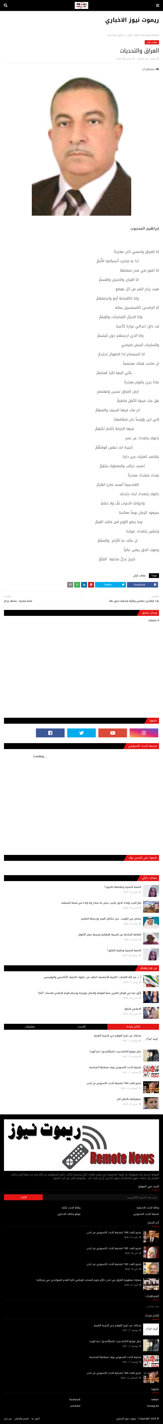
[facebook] (50, 732)
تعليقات (30, 1026)
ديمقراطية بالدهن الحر (129, 1099)
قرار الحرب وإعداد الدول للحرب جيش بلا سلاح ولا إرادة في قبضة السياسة (101, 902)
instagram (153, 1405)
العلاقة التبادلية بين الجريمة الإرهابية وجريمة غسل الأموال (109, 934)
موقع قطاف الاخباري (69, 1214)
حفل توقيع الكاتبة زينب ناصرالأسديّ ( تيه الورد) (115, 1051)
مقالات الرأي (133, 35)
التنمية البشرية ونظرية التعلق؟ (124, 950)
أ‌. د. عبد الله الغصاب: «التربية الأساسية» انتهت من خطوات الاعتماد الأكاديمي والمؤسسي (92, 977)
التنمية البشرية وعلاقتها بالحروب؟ (122, 886)
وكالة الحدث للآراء (71, 1207)
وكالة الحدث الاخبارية (148, 1207)
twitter (155, 1399)
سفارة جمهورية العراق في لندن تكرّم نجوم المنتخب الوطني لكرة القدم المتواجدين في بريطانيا (89, 1280)
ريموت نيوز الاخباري (132, 20)
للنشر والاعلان (22, 1418)
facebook (75, 1399)
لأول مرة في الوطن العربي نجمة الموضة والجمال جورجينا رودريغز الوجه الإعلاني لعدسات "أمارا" (89, 992)
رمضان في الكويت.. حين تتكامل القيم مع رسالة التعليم (111, 918)
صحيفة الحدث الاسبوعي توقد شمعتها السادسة (115, 1067)
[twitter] (81, 732)
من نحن (8, 1418)
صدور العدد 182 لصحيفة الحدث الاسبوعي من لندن (114, 1264)
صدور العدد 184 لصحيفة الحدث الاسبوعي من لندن (114, 1083)
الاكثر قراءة (133, 1026)
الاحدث (81, 1026)
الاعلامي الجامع (133, 1008)
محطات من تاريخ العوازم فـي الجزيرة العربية (117, 1035)
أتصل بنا (36, 1418)
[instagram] (144, 732)
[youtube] (112, 732)
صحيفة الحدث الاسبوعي (146, 1214)
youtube (75, 1405)
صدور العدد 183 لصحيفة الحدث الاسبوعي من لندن (114, 1248)
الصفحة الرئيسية (150, 35)
